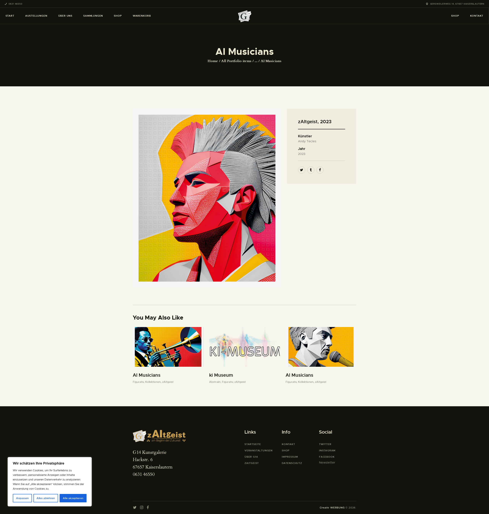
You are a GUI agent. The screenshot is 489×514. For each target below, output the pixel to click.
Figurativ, (139, 382)
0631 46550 (144, 474)
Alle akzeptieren (73, 498)
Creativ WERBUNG (332, 507)
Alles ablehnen (45, 498)
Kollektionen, (153, 382)
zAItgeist (167, 382)
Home (213, 61)
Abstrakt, (215, 382)
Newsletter (327, 463)
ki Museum (221, 375)
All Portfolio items (236, 61)
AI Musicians (146, 375)
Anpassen (22, 498)
